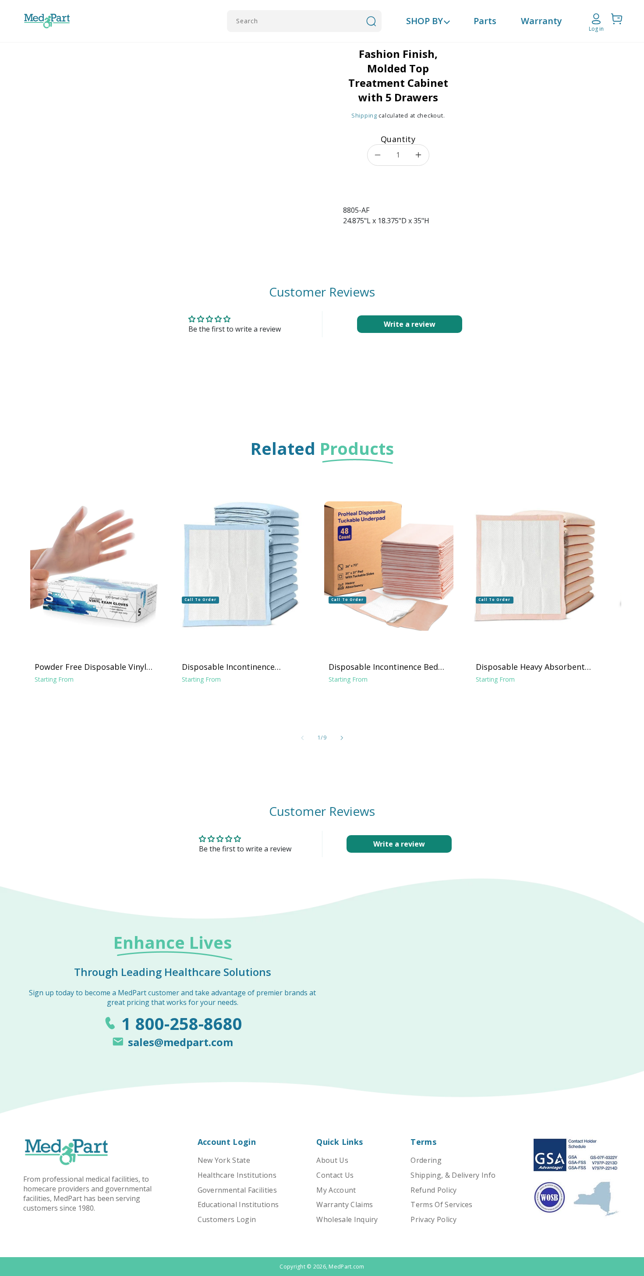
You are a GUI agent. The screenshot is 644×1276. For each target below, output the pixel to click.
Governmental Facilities (237, 1190)
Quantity (398, 139)
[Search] (371, 21)
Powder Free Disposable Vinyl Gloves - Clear (90, 666)
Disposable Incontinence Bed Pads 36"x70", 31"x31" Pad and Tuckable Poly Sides (385, 666)
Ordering (426, 1160)
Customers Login (227, 1219)
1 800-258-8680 (181, 1023)
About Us (332, 1160)
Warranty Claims (344, 1204)
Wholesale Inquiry (347, 1219)
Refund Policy (433, 1190)
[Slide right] (341, 737)
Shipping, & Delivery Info (452, 1175)
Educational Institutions (238, 1204)
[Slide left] (302, 737)
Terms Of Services (441, 1204)
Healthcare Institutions (237, 1175)
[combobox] (304, 21)
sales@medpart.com (180, 1042)
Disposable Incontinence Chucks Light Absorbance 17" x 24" (240, 666)
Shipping (364, 115)
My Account (336, 1190)
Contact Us (335, 1175)
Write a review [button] (409, 324)
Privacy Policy (433, 1219)
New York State (224, 1160)
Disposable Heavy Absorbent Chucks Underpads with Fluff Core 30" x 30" (530, 666)
